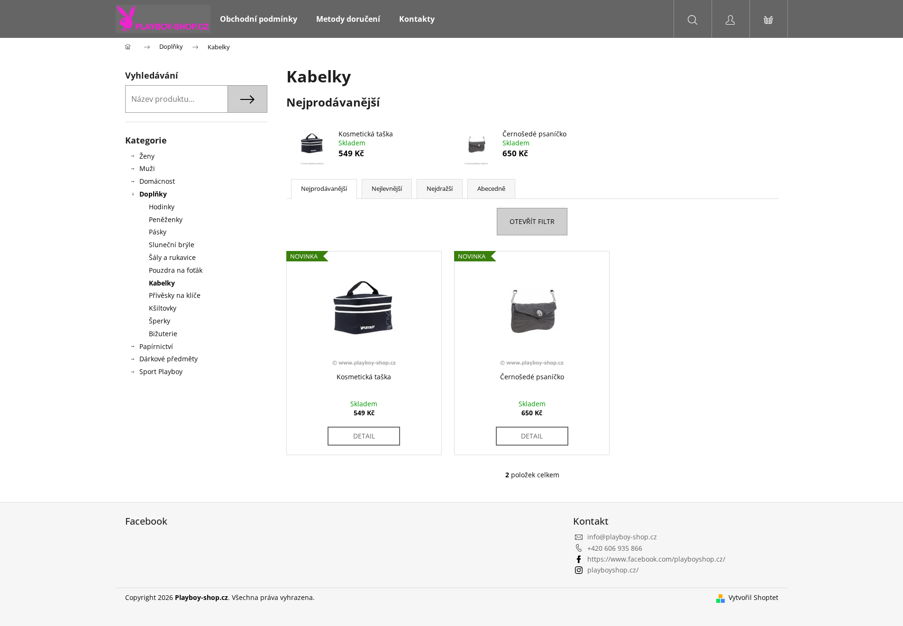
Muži (147, 168)
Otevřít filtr (532, 221)
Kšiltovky (162, 308)
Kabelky (162, 282)
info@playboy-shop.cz (622, 536)
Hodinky (161, 206)
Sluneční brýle (171, 244)
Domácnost (157, 181)
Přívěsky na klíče (175, 295)
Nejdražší (440, 188)
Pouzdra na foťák (175, 270)
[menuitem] (258, 19)
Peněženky (165, 219)
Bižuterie (163, 333)
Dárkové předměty (168, 358)
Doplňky (153, 193)
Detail (364, 435)
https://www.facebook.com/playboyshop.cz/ (656, 558)
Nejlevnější (387, 188)
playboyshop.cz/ (612, 569)
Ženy (147, 156)
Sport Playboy (160, 371)
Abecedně (491, 188)
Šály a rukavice (172, 257)
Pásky (157, 231)
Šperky (159, 320)
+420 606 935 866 (614, 548)
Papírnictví (156, 346)
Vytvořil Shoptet (753, 597)
